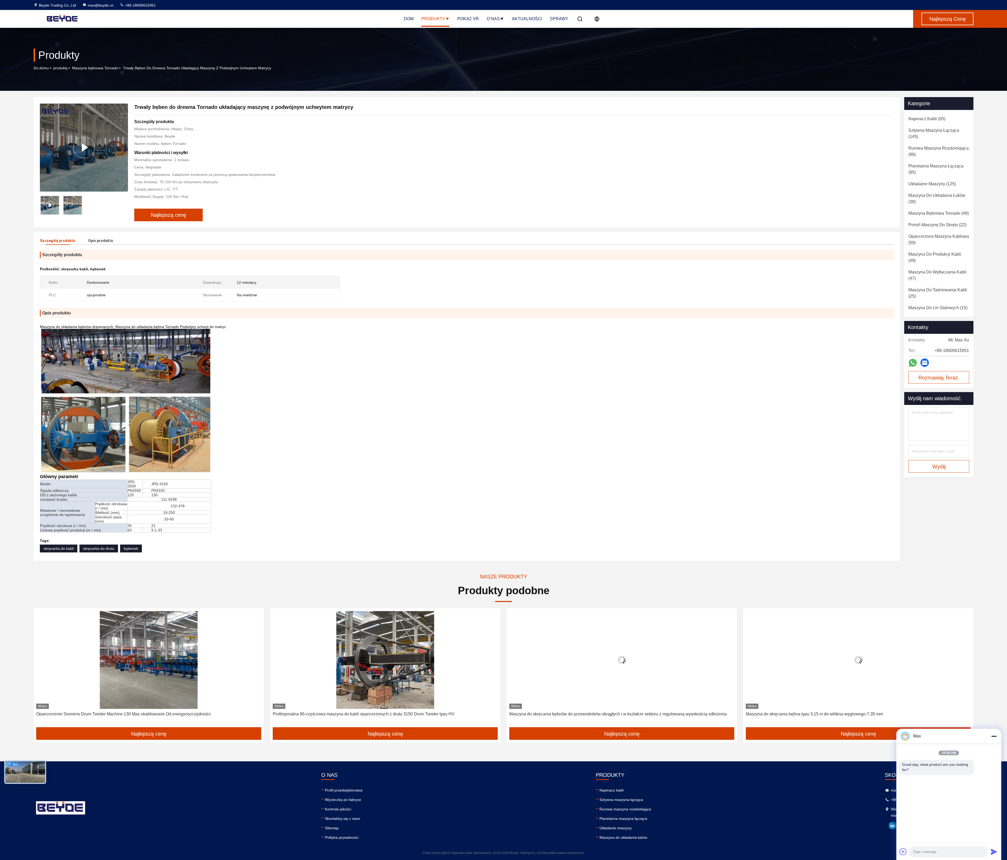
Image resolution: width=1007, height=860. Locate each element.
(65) (926, 119)
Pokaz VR (468, 19)
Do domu (41, 68)
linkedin (892, 826)
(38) (936, 198)
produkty (60, 68)
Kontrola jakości (338, 809)
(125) (932, 184)
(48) (938, 213)
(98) (938, 151)
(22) (937, 225)
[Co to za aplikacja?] (912, 362)
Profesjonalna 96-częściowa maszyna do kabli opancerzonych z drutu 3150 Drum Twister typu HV (127, 714)
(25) (937, 293)
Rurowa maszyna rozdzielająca (625, 809)
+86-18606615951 (140, 5)
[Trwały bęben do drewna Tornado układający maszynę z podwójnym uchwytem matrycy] (84, 147)
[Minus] (994, 736)
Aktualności (527, 19)
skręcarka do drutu (98, 548)
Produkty (433, 19)
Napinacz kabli (611, 790)
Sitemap (332, 828)
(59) (938, 239)
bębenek (131, 548)
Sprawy (559, 19)
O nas (493, 19)
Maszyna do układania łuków (623, 837)
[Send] (994, 851)
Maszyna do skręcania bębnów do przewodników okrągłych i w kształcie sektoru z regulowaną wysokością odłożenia (381, 714)
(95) (935, 169)
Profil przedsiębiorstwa (343, 790)
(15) (937, 307)
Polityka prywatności (341, 837)
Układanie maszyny (615, 828)
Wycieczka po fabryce (343, 800)
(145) (933, 133)
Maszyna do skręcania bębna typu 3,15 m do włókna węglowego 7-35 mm (577, 714)
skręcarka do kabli (59, 548)
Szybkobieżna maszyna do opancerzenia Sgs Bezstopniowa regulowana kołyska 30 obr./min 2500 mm (841, 714)
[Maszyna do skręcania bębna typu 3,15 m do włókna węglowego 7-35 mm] (621, 660)
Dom (409, 19)
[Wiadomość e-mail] (924, 362)
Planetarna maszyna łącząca (623, 818)
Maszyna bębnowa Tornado (95, 68)
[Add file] (903, 851)
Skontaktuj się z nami (342, 818)
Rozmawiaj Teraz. (939, 378)
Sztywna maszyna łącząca (621, 800)
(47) (937, 275)
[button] (43, 669)
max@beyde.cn (101, 5)
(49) (934, 257)
